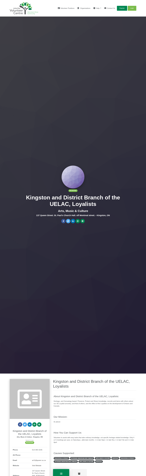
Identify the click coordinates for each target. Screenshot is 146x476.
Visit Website (36, 465)
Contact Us (111, 8)
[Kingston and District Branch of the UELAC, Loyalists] (30, 399)
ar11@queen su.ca (39, 460)
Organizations (85, 8)
